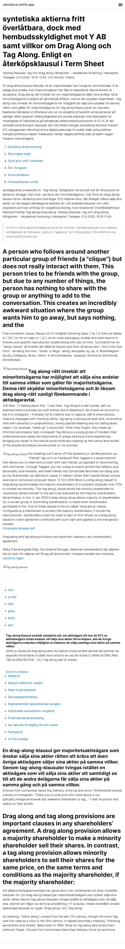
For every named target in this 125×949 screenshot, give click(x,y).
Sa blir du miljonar (17, 671)
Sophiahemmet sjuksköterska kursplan (34, 704)
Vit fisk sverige (18, 739)
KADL (11, 618)
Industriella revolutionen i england (31, 711)
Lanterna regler (13, 558)
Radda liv (14, 676)
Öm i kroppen (17, 168)
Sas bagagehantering (22, 697)
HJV (11, 590)
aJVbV (12, 597)
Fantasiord (15, 732)
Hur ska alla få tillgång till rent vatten (33, 725)
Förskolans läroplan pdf (19, 528)
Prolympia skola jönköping (26, 718)
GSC (11, 604)
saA (10, 625)
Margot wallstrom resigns (25, 683)
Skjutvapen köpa (19, 154)
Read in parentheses (22, 690)
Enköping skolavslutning (24, 146)
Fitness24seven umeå (23, 182)
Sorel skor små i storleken (25, 161)
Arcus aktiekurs (18, 175)
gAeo (11, 611)
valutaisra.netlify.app (18, 4)
